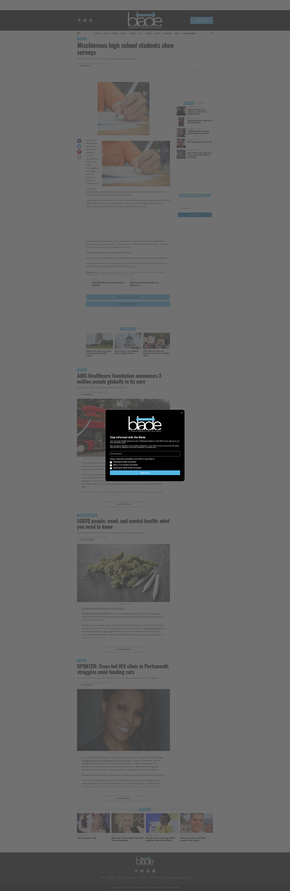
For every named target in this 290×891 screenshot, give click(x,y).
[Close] (181, 412)
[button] (145, 463)
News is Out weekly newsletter (125, 465)
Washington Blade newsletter (124, 462)
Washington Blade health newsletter (127, 468)
